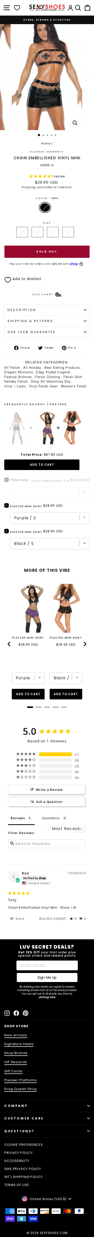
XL (68, 232)
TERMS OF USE (16, 1184)
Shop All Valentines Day (51, 381)
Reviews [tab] (18, 818)
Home (45, 143)
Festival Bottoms (18, 376)
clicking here (47, 997)
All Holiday (32, 367)
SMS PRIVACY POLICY (22, 1168)
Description (22, 310)
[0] (17, 8)
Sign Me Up (47, 977)
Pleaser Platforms (20, 1080)
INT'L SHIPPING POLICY (23, 1176)
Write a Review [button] (49, 789)
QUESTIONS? (19, 1131)
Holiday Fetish (16, 381)
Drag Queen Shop (20, 1089)
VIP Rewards (15, 1062)
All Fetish (12, 367)
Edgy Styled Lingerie (53, 372)
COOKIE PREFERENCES (23, 1144)
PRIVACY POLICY (18, 1152)
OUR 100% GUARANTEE (32, 332)
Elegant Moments (18, 372)
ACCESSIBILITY (16, 1160)
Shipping (28, 187)
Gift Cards (13, 1071)
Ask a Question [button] (49, 801)
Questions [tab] (51, 818)
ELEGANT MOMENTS (47, 151)
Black (45, 207)
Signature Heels (18, 1044)
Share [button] (19, 918)
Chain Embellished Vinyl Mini (32, 907)
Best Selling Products (62, 367)
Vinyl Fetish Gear (43, 386)
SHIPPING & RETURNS (30, 321)
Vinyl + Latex (15, 386)
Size (47, 222)
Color (47, 198)
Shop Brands (16, 1053)
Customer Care (24, 1118)
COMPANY (16, 1106)
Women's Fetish (74, 386)
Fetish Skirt (72, 376)
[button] (73, 918)
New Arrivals (15, 1035)
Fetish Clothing (47, 376)
